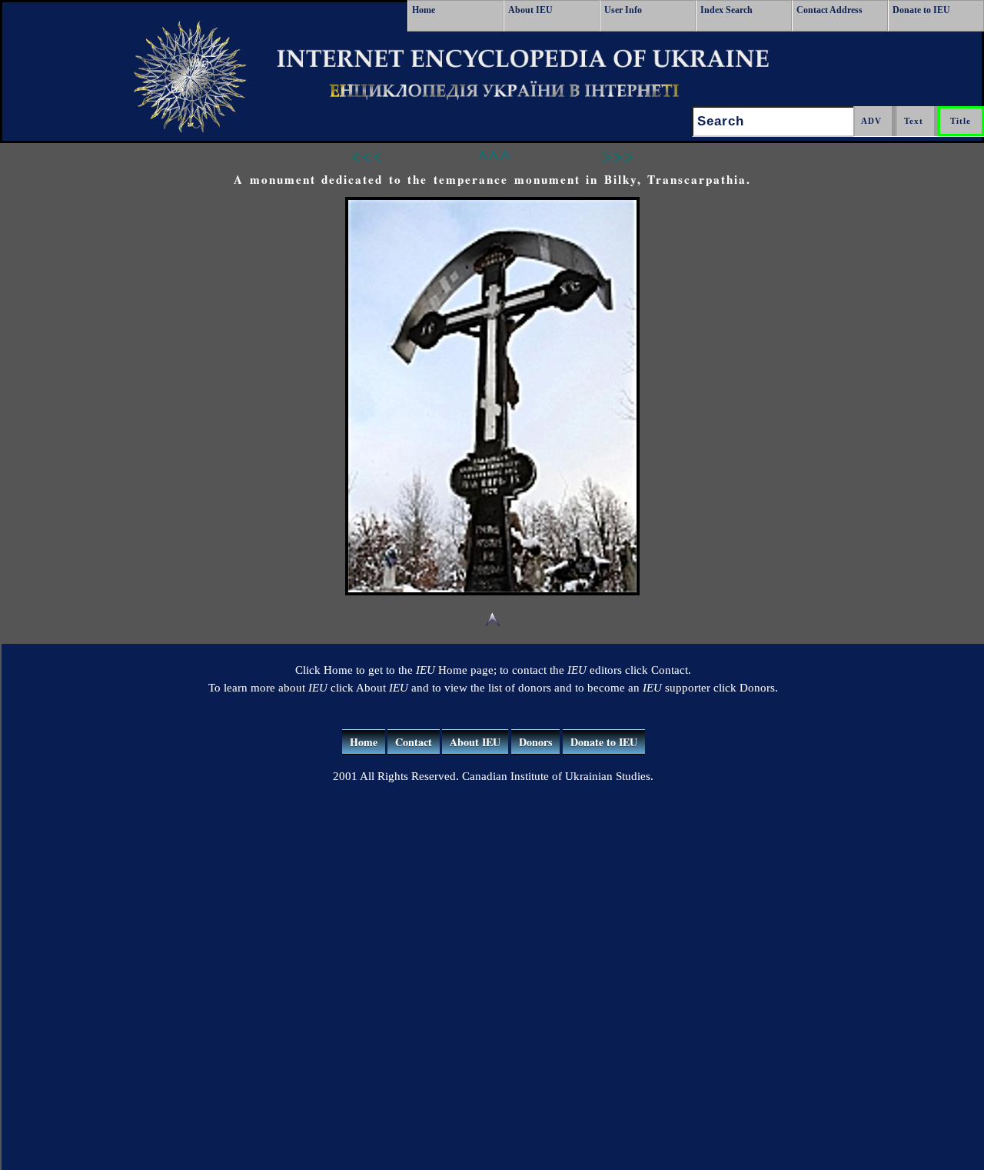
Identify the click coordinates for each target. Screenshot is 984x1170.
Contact (413, 742)
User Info (623, 10)
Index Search (726, 10)
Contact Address (829, 10)
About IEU (530, 10)
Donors (535, 742)
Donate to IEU (921, 10)
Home (423, 10)
